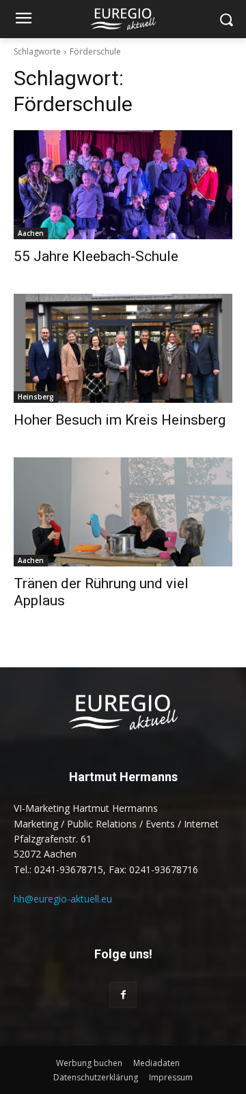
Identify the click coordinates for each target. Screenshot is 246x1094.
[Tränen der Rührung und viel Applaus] (123, 511)
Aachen (31, 233)
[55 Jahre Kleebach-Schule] (123, 184)
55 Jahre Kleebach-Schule (96, 256)
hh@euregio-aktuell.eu (63, 898)
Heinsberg (36, 396)
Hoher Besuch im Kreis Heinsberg (120, 420)
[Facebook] (122, 995)
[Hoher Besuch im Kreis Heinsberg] (123, 348)
